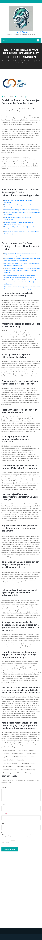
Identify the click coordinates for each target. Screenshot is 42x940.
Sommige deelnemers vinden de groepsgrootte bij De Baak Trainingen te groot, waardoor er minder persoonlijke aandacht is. (22, 270)
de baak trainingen (17, 753)
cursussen (6, 753)
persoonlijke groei (8, 766)
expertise (5, 757)
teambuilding (7, 773)
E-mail (4, 814)
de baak (10, 61)
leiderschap (20, 760)
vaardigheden (18, 773)
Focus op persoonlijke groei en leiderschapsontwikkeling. (21, 210)
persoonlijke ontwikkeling (24, 766)
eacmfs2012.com (21, 32)
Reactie (4, 787)
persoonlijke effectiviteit (28, 763)
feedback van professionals (19, 757)
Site (2, 823)
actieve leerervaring (9, 750)
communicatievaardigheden (26, 750)
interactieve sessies (8, 760)
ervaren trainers (31, 753)
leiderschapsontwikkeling (10, 763)
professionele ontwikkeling (27, 770)
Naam (3, 804)
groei (32, 757)
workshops (28, 773)
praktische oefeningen (9, 770)
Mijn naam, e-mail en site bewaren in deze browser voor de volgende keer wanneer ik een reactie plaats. (20, 836)
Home (4, 61)
